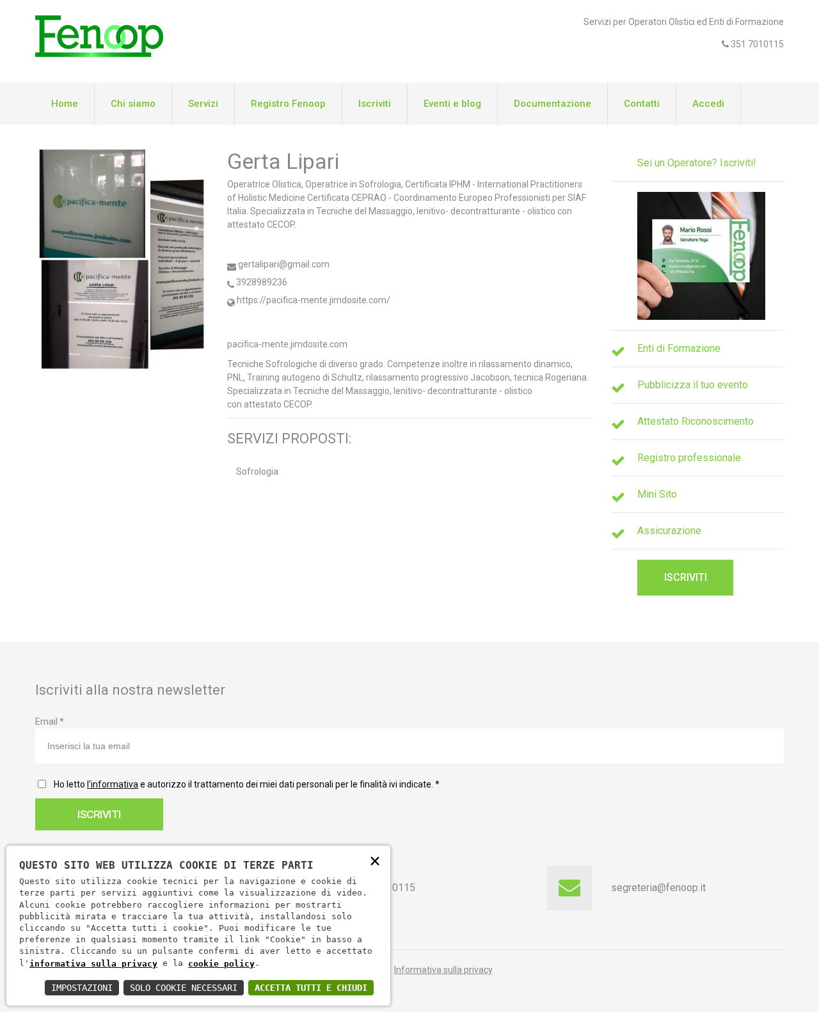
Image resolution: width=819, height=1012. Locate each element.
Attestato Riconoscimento (695, 421)
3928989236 (260, 282)
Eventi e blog (452, 103)
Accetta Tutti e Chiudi (311, 988)
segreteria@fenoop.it (658, 888)
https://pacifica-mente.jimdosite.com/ (312, 300)
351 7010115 (756, 44)
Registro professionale (689, 458)
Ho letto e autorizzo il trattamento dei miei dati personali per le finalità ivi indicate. (245, 784)
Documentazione (552, 103)
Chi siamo (133, 103)
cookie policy (221, 964)
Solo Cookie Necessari (183, 988)
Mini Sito (657, 494)
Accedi (708, 103)
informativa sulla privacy (93, 964)
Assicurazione (669, 531)
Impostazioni (82, 988)
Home (64, 103)
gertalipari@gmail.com (283, 264)
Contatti (642, 103)
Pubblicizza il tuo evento (692, 385)
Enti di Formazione (678, 348)
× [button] (375, 860)
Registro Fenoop (288, 103)
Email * (49, 721)
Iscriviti (374, 103)
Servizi (203, 103)
